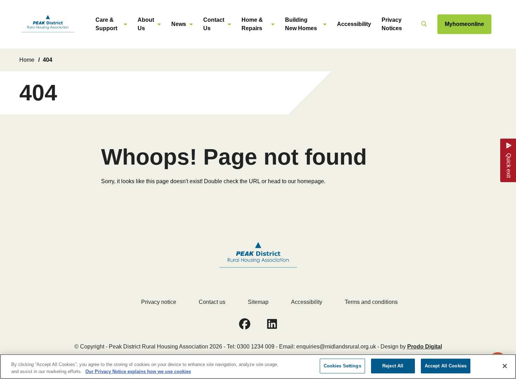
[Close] (504, 366)
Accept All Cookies (446, 365)
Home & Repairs (252, 24)
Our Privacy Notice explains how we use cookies (138, 371)
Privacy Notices (392, 24)
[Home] (47, 24)
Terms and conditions (371, 302)
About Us (146, 24)
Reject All (392, 365)
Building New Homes (301, 24)
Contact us (212, 302)
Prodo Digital (424, 347)
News (178, 24)
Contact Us (213, 24)
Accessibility (354, 24)
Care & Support (106, 24)
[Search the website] (423, 24)
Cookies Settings (342, 365)
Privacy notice (158, 302)
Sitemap (258, 302)
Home (26, 60)
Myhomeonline (464, 24)
